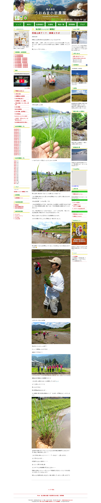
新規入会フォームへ (78, 194)
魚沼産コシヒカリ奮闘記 (19, 191)
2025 (15, 162)
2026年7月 (16, 130)
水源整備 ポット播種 (20, 100)
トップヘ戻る (51, 489)
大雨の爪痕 (18, 94)
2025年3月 (16, 151)
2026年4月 (16, 135)
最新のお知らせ (20, 91)
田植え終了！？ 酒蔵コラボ (46, 33)
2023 (15, 165)
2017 (15, 174)
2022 (15, 167)
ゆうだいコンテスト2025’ (21, 116)
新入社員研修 (18, 109)
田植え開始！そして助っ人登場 (22, 103)
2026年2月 (16, 138)
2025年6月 (16, 148)
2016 (15, 176)
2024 (15, 164)
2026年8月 (16, 129)
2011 (15, 183)
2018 (15, 173)
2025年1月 (16, 154)
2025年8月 (16, 145)
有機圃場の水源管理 (20, 96)
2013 (15, 180)
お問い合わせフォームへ (78, 55)
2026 (15, 161)
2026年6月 (16, 132)
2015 (15, 177)
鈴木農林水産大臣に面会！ (21, 122)
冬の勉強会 (18, 114)
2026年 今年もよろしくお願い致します (21, 119)
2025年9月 (16, 144)
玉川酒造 (75, 256)
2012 (15, 182)
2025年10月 (17, 142)
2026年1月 (16, 139)
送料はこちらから (77, 216)
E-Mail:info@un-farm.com (79, 58)
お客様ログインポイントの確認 (77, 205)
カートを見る (76, 202)
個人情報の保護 (44, 495)
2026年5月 (16, 133)
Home (38, 495)
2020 (15, 170)
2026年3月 (16, 137)
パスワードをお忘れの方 (79, 208)
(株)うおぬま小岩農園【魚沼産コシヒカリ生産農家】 (50, 501)
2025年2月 (16, 153)
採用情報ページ (19, 198)
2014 (15, 179)
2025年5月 (16, 150)
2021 (15, 168)
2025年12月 (17, 141)
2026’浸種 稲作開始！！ (21, 111)
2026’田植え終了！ (19, 98)
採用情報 (62, 495)
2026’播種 (17, 107)
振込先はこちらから (78, 214)
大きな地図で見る (75, 186)
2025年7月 (16, 147)
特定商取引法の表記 (54, 495)
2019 (15, 171)
